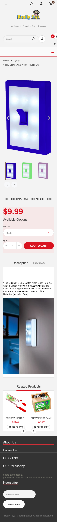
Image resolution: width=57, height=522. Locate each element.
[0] (50, 4)
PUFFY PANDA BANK (41, 418)
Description (20, 262)
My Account (16, 26)
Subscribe (14, 504)
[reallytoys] (28, 15)
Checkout (42, 26)
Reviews (39, 262)
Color (6, 226)
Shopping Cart (29, 26)
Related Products (28, 386)
